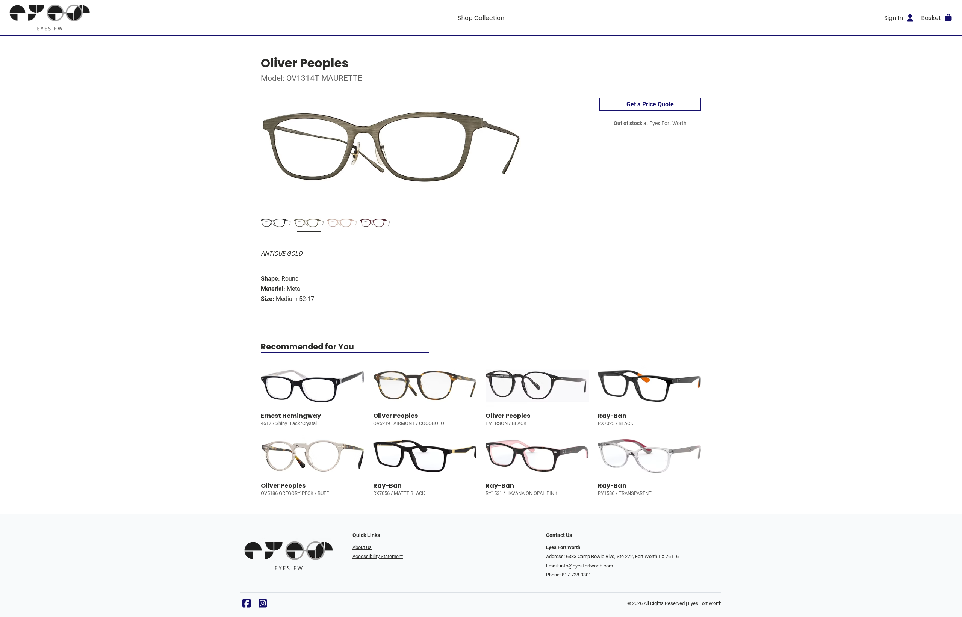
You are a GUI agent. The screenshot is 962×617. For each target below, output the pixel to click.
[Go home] (125, 17)
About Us (362, 547)
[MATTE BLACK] (276, 224)
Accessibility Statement (377, 556)
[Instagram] (263, 605)
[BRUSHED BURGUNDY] (375, 224)
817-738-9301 (576, 575)
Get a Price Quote (650, 104)
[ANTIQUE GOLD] (309, 224)
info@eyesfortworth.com (586, 566)
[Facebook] (246, 605)
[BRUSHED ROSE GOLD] (342, 224)
